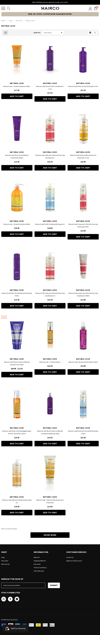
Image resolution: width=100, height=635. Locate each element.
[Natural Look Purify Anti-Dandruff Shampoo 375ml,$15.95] (83, 404)
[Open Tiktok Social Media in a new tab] (17, 599)
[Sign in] (90, 8)
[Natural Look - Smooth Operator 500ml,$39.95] (16, 197)
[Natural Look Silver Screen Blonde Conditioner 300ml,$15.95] (16, 128)
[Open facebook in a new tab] (10, 599)
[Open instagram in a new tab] (3, 599)
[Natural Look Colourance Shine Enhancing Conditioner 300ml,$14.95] (83, 266)
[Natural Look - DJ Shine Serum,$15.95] (50, 335)
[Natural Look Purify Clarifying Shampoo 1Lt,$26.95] (50, 197)
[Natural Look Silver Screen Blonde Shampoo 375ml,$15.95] (16, 266)
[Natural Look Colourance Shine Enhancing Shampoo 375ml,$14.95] (83, 197)
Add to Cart (17, 96)
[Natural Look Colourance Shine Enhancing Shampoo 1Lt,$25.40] (50, 128)
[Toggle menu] (3, 8)
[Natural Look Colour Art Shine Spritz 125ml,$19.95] (83, 335)
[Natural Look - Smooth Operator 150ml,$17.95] (16, 59)
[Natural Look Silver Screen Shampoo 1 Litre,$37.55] (83, 59)
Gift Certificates (39, 571)
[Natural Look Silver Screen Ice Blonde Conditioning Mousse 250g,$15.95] (50, 404)
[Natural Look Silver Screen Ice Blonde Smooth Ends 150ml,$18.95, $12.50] (16, 335)
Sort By (37, 32)
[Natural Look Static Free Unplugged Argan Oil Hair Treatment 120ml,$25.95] (16, 404)
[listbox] (53, 32)
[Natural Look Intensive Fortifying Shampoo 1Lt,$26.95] (16, 473)
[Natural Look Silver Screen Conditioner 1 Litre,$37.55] (50, 59)
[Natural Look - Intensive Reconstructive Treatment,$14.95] (50, 473)
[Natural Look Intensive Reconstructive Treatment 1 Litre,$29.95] (83, 128)
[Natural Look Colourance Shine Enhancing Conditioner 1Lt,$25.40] (50, 266)
